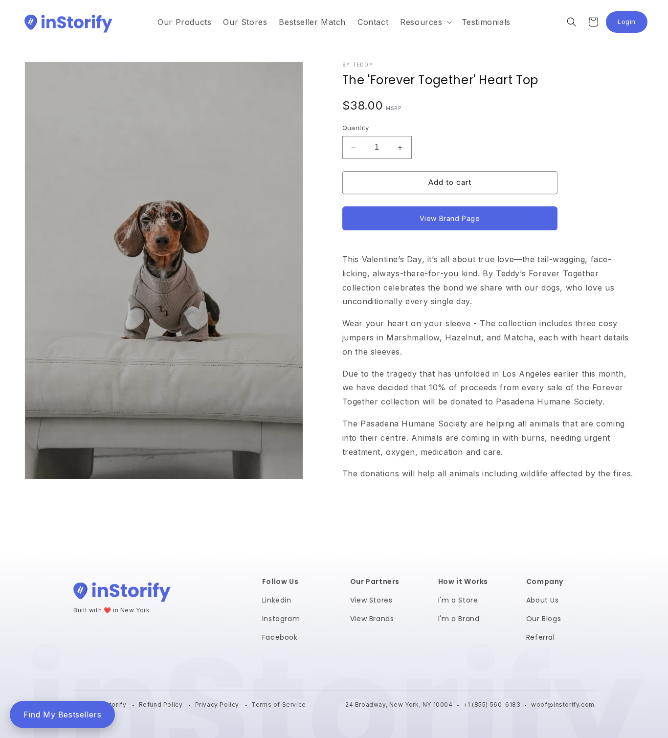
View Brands (372, 619)
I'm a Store (458, 600)
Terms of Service (278, 704)
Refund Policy (161, 704)
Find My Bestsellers (62, 714)
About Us (542, 600)
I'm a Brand (459, 619)
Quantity (355, 128)
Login (632, 24)
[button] (424, 22)
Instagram (281, 619)
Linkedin (276, 600)
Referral (540, 637)
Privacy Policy (218, 704)
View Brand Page (450, 218)
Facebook (280, 637)
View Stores (371, 600)
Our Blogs (543, 619)
